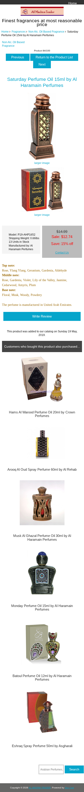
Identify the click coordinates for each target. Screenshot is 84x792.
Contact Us (62, 252)
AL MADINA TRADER (40, 787)
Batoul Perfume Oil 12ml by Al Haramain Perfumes (42, 677)
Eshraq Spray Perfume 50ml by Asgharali (42, 746)
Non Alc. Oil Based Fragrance (46, 31)
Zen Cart (69, 787)
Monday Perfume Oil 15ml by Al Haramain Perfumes (42, 607)
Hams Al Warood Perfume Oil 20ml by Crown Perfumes (42, 414)
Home (72, 3)
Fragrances (19, 31)
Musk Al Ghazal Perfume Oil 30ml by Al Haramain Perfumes (42, 537)
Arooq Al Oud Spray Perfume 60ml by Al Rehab (42, 469)
